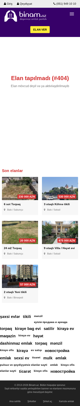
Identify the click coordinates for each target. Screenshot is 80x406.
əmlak (60, 358)
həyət (38, 336)
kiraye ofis (7, 350)
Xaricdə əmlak (66, 401)
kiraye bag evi (28, 328)
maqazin (8, 336)
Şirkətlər (31, 401)
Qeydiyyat (25, 3)
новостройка (57, 351)
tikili (27, 316)
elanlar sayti (8, 370)
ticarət (25, 371)
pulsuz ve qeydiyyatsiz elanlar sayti (23, 364)
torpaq (6, 328)
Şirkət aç (47, 401)
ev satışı (36, 350)
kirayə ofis (68, 364)
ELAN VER (40, 29)
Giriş (9, 3)
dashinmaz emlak (16, 343)
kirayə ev (65, 328)
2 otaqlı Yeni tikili (15, 292)
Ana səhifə (15, 401)
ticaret (36, 357)
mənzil (38, 316)
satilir (49, 328)
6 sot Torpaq (12, 204)
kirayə (22, 351)
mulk (47, 358)
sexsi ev (21, 358)
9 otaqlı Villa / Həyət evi (59, 248)
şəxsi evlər (10, 316)
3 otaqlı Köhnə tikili (57, 204)
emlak (5, 358)
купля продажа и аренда (50, 322)
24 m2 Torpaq (13, 248)
